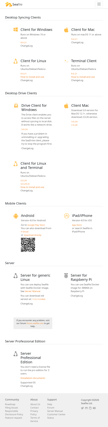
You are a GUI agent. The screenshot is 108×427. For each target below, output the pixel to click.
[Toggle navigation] (99, 4)
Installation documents (33, 378)
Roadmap (10, 404)
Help (49, 404)
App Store (77, 224)
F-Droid (24, 231)
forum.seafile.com (35, 323)
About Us (35, 404)
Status (50, 417)
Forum (50, 407)
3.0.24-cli (25, 183)
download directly (32, 235)
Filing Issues (11, 407)
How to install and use (32, 76)
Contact (34, 407)
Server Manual (32, 291)
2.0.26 (74, 124)
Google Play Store (36, 224)
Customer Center (56, 414)
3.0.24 (24, 129)
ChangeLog (27, 45)
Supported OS (28, 382)
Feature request (13, 417)
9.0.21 (24, 42)
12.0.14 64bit (38, 299)
